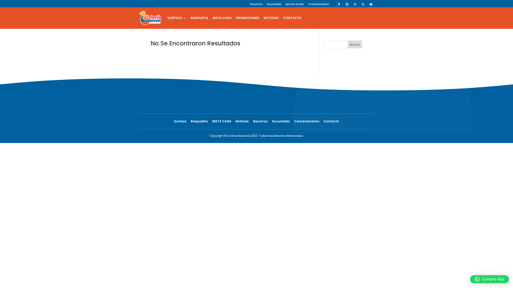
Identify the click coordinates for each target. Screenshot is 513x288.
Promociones (247, 18)
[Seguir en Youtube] (371, 4)
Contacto (292, 18)
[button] (489, 279)
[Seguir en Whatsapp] (355, 4)
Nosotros (256, 4)
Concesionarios (318, 4)
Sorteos (174, 18)
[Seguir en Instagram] (347, 4)
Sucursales (274, 4)
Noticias (271, 18)
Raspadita (199, 18)
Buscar (355, 45)
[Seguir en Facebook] (339, 4)
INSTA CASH (222, 18)
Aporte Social (295, 4)
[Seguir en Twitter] (363, 4)
